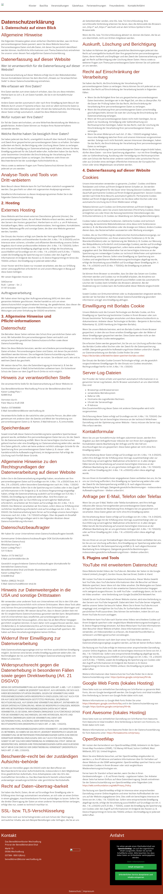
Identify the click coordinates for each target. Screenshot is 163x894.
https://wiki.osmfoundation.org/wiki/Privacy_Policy (107, 785)
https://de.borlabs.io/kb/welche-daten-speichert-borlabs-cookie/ (113, 355)
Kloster (32, 5)
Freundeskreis (116, 5)
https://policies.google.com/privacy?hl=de (131, 677)
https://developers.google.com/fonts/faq (102, 703)
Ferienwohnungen (96, 5)
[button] (154, 6)
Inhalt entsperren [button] (136, 867)
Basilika (44, 5)
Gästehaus (77, 5)
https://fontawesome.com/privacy (123, 732)
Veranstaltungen (60, 5)
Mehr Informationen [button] (136, 862)
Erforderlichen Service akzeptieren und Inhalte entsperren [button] (136, 875)
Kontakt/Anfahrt (136, 5)
